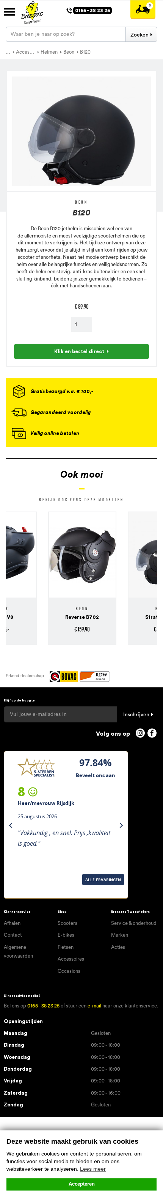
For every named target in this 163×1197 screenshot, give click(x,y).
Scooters (67, 923)
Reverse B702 (42, 617)
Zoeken (139, 35)
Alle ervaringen (24, 889)
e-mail (94, 1005)
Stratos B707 (121, 617)
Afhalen (12, 923)
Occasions (69, 971)
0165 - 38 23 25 (43, 1005)
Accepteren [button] (82, 1184)
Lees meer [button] (93, 1169)
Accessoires (71, 958)
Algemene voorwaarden (18, 951)
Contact (13, 934)
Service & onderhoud (134, 923)
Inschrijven (136, 714)
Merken (119, 934)
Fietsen (66, 947)
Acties (118, 947)
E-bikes (66, 934)
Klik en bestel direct (79, 351)
